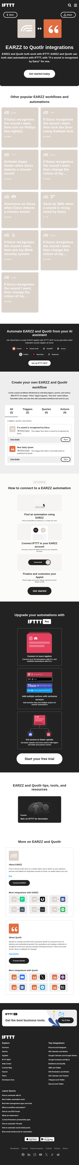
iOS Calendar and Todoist (58, 1076)
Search (5, 1072)
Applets (5, 1056)
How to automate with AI (11, 1095)
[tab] (11, 411)
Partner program (36, 1148)
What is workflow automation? (14, 1107)
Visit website (14, 954)
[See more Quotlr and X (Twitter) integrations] (38, 977)
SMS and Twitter (54, 1068)
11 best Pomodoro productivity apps (16, 1120)
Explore (6, 1043)
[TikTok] (52, 1155)
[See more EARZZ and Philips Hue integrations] (38, 909)
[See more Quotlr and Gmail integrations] (18, 987)
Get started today (39, 73)
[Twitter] (46, 1155)
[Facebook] (23, 1155)
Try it (65, 439)
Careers (25, 1148)
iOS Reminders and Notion (58, 1072)
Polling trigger (25, 431)
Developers (14, 1148)
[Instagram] (35, 1155)
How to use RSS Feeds (11, 1111)
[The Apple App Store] (32, 1139)
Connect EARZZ (19, 883)
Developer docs (8, 1080)
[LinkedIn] (29, 1155)
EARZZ (14, 47)
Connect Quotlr (19, 961)
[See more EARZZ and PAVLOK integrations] (38, 899)
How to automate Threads (12, 1124)
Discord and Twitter (56, 1084)
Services (5, 1047)
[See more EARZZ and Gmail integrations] (58, 899)
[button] (75, 5)
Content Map (7, 1068)
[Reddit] (58, 1155)
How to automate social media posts (16, 1128)
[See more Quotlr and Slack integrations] (58, 977)
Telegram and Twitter (56, 1080)
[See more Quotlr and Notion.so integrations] (58, 987)
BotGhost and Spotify (56, 1064)
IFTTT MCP (6, 1060)
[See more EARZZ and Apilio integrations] (18, 909)
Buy (10, 876)
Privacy (57, 1148)
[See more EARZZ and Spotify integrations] (58, 909)
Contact (49, 1148)
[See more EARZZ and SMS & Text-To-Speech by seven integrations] (18, 899)
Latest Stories (9, 1091)
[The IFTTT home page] (8, 5)
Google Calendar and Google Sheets (62, 1056)
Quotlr (36, 47)
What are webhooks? (10, 1115)
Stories (5, 1052)
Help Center (6, 1064)
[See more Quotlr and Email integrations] (18, 977)
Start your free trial (39, 759)
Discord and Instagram (57, 1047)
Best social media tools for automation (17, 1132)
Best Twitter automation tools (13, 1099)
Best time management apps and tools (17, 1103)
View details (15, 439)
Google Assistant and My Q (59, 1060)
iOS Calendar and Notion (58, 1052)
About (65, 1148)
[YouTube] (40, 1155)
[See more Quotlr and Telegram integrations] (38, 987)
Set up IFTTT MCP (39, 363)
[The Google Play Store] (47, 1139)
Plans (4, 1076)
